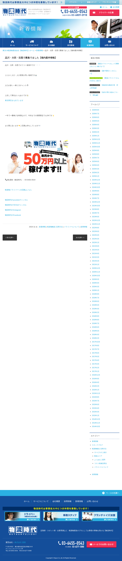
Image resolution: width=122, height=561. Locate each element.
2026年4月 (95, 125)
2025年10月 (96, 147)
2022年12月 (96, 220)
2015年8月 (95, 397)
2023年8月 (95, 209)
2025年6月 (95, 161)
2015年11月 (96, 393)
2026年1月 (95, 136)
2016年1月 (95, 390)
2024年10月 (96, 187)
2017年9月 (95, 345)
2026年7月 (95, 114)
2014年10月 (96, 426)
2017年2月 (95, 368)
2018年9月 (95, 316)
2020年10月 (96, 275)
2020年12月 (96, 268)
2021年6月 (95, 246)
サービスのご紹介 (100, 452)
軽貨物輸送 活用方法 (55, 227)
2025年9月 (95, 150)
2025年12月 (96, 139)
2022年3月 (95, 239)
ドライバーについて (71, 227)
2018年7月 (95, 323)
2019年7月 (95, 298)
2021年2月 (95, 261)
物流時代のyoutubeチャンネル (16, 200)
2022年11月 (96, 224)
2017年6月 (95, 353)
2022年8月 (95, 228)
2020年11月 (96, 272)
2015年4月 (95, 408)
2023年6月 (95, 217)
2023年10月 (96, 206)
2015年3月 (95, 412)
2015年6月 (95, 404)
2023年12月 (96, 202)
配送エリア (98, 456)
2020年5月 (95, 279)
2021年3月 (95, 257)
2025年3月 (95, 169)
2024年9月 (95, 191)
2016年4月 (95, 382)
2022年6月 (95, 231)
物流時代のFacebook (13, 215)
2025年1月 (95, 176)
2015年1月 (95, 415)
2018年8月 (95, 320)
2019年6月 (95, 301)
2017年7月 (95, 349)
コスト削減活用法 (100, 463)
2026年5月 (95, 121)
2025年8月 (95, 154)
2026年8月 (95, 110)
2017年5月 (95, 356)
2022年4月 (95, 235)
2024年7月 (95, 198)
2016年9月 (95, 379)
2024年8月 (95, 194)
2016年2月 (95, 386)
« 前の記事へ (10, 237)
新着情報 (39, 50)
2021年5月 (95, 250)
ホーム (104, 7)
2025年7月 (95, 158)
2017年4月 (95, 360)
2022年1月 (95, 242)
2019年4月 (95, 309)
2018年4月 (95, 334)
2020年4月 (95, 283)
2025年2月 (95, 172)
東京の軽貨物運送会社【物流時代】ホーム (18, 50)
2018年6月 (95, 327)
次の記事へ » (80, 237)
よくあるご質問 (99, 460)
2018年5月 (95, 331)
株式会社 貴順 (20, 542)
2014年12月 (96, 419)
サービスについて (41, 501)
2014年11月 (96, 423)
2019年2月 (95, 312)
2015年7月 (95, 401)
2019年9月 (95, 294)
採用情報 (84, 227)
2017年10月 (96, 342)
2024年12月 (96, 180)
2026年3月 (95, 128)
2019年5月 (95, 305)
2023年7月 (95, 213)
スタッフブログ (97, 445)
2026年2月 (95, 132)
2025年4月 (95, 165)
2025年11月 (96, 143)
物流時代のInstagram (13, 210)
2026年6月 (95, 117)
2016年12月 (96, 375)
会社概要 (116, 7)
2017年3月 (95, 364)
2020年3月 (95, 286)
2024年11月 (96, 183)
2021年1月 (95, 264)
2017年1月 (95, 371)
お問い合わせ (92, 501)
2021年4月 (95, 253)
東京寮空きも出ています (14, 100)
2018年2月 (95, 338)
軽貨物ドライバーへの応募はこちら (18, 190)
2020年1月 (95, 290)
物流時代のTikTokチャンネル (15, 205)
